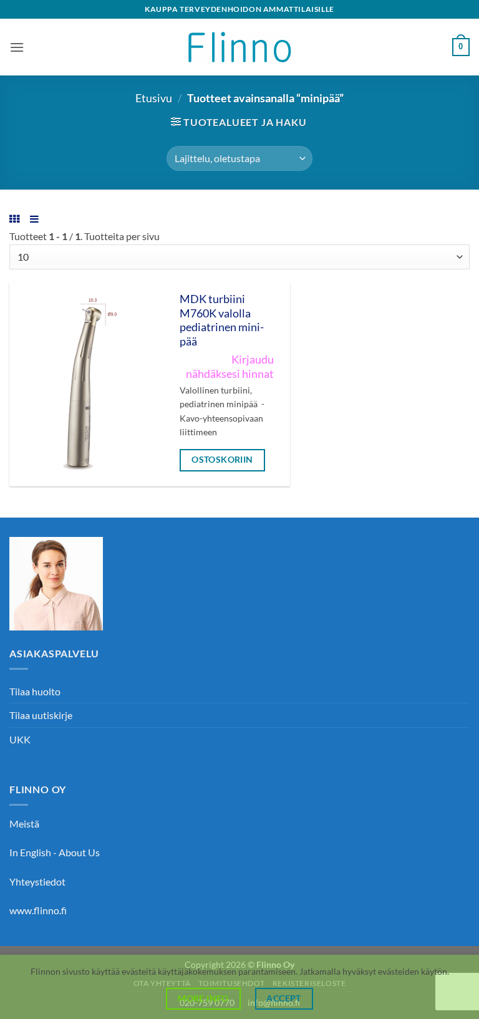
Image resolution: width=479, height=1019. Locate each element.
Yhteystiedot (37, 881)
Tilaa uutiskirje (40, 715)
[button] (16, 47)
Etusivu (153, 98)
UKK (20, 739)
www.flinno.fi (38, 910)
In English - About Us (54, 852)
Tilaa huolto (34, 691)
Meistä (24, 823)
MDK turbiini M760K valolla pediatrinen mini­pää (222, 320)
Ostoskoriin (222, 459)
